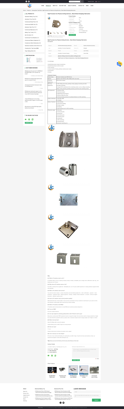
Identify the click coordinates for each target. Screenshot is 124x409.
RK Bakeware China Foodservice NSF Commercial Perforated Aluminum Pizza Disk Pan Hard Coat (63, 395)
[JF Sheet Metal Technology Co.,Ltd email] (26, 119)
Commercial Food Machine (31, 37)
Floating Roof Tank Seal (37, 10)
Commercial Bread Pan (30, 21)
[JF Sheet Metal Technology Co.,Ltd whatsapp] (30, 119)
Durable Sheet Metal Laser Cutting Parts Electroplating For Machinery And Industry (52, 376)
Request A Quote (91, 1)
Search (82, 1)
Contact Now (72, 34)
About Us (55, 5)
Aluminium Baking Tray (30, 16)
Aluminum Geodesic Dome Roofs (32, 45)
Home (42, 5)
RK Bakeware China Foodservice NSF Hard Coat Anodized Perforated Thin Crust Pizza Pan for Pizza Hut (63, 399)
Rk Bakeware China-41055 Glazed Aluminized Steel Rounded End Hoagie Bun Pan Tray (43, 392)
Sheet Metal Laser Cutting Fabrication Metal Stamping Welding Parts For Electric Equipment (84, 376)
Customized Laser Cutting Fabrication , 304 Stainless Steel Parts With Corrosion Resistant (94, 376)
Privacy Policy (40, 407)
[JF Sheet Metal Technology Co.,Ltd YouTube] (29, 1)
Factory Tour (62, 5)
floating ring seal (53, 340)
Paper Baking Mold (29, 51)
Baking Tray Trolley (29, 32)
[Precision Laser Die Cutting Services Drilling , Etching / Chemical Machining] (62, 370)
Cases (91, 5)
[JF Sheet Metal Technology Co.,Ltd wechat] (33, 119)
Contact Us (81, 5)
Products (48, 5)
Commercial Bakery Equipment (32, 40)
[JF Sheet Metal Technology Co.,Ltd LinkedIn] (26, 1)
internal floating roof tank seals (61, 340)
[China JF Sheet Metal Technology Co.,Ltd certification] (28, 60)
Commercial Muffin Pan (30, 24)
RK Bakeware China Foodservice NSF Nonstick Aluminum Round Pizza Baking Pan (63, 392)
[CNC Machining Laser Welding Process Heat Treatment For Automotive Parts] (73, 370)
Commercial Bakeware (30, 29)
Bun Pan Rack (28, 35)
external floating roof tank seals (72, 340)
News (87, 5)
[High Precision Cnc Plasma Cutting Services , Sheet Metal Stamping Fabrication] (57, 23)
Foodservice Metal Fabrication (32, 43)
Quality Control (72, 5)
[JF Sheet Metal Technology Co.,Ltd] (30, 6)
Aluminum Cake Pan (29, 27)
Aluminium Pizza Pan (29, 19)
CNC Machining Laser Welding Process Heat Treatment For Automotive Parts (73, 376)
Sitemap (25, 400)
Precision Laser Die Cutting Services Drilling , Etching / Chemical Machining (62, 376)
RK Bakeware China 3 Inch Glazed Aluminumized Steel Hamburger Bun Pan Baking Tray (44, 395)
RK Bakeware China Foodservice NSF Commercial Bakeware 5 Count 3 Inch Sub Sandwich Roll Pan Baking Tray (43, 399)
